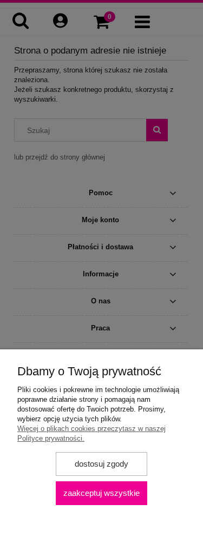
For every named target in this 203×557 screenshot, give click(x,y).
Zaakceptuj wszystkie (101, 493)
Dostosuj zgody (101, 463)
